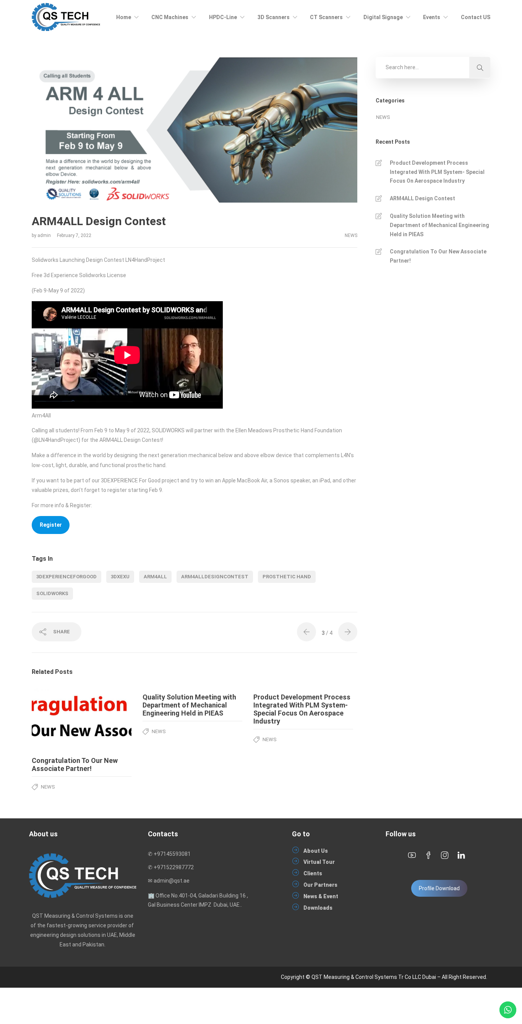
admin (44, 235)
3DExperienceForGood (66, 576)
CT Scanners (326, 17)
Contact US (475, 17)
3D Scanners (274, 17)
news (351, 235)
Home (123, 17)
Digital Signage (383, 17)
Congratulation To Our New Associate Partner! (438, 256)
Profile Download (439, 888)
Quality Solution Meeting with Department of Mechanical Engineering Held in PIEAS (439, 225)
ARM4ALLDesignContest (214, 576)
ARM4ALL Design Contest (422, 198)
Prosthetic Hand (287, 576)
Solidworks (52, 593)
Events (431, 17)
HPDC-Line (223, 17)
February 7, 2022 (74, 235)
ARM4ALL (155, 576)
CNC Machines (169, 17)
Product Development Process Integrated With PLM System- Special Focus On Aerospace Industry (437, 172)
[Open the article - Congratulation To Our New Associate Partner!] (57, 718)
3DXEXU (120, 576)
